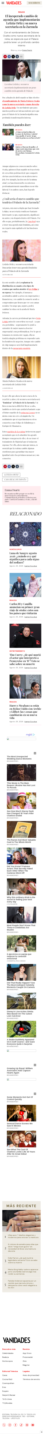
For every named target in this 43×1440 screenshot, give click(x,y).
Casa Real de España (15, 479)
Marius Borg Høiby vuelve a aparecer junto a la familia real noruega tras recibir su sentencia (23, 1271)
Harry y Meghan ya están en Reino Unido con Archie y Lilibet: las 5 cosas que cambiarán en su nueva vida (25, 712)
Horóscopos (16, 549)
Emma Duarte (27, 50)
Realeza (21, 12)
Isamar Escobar (31, 566)
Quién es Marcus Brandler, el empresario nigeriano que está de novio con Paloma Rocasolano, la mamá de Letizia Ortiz (27, 151)
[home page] (14, 3)
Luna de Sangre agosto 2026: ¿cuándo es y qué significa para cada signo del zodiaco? (24, 557)
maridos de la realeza (16, 431)
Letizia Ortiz (11, 474)
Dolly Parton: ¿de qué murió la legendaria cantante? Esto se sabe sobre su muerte (22, 1260)
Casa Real (32, 221)
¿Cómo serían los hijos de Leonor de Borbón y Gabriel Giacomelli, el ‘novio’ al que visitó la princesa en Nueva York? (27, 135)
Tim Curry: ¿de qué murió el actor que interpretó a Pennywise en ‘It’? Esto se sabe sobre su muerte (25, 659)
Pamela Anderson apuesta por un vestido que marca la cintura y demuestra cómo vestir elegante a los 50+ (22, 1284)
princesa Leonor (28, 412)
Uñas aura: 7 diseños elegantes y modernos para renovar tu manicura (23, 1236)
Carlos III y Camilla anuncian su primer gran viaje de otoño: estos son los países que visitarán (25, 608)
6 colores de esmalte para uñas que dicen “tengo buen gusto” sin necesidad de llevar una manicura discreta (23, 1247)
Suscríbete (34, 3)
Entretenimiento (17, 651)
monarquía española (21, 348)
